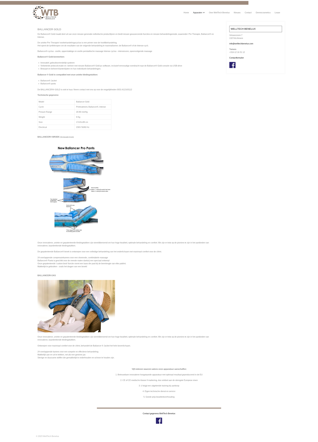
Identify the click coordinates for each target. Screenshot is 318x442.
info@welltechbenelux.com (241, 44)
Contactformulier (236, 58)
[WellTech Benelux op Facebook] (232, 65)
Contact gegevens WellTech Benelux (159, 413)
